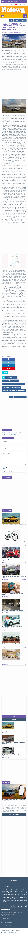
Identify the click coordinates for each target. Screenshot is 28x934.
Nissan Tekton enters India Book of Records (13, 610)
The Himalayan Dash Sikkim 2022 (11, 387)
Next (11, 20)
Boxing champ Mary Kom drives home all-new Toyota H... (13, 559)
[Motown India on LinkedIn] (24, 4)
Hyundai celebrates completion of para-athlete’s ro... (12, 627)
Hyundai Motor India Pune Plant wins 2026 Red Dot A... (13, 661)
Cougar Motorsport (11, 377)
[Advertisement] (14, 85)
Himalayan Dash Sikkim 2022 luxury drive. (14, 390)
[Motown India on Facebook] (7, 4)
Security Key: (6, 467)
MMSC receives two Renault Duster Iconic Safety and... (14, 576)
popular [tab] (14, 719)
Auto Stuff (6, 782)
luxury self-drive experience (10, 380)
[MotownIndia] (14, 10)
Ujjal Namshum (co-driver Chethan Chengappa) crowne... (13, 644)
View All (23, 20)
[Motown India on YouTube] (16, 4)
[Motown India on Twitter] (11, 4)
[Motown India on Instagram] (20, 4)
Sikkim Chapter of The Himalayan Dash (13, 384)
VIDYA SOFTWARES (12, 932)
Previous (16, 20)
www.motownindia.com (12, 898)
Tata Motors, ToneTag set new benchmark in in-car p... (14, 525)
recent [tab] (14, 716)
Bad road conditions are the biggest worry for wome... (13, 594)
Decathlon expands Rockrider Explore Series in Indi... (13, 542)
